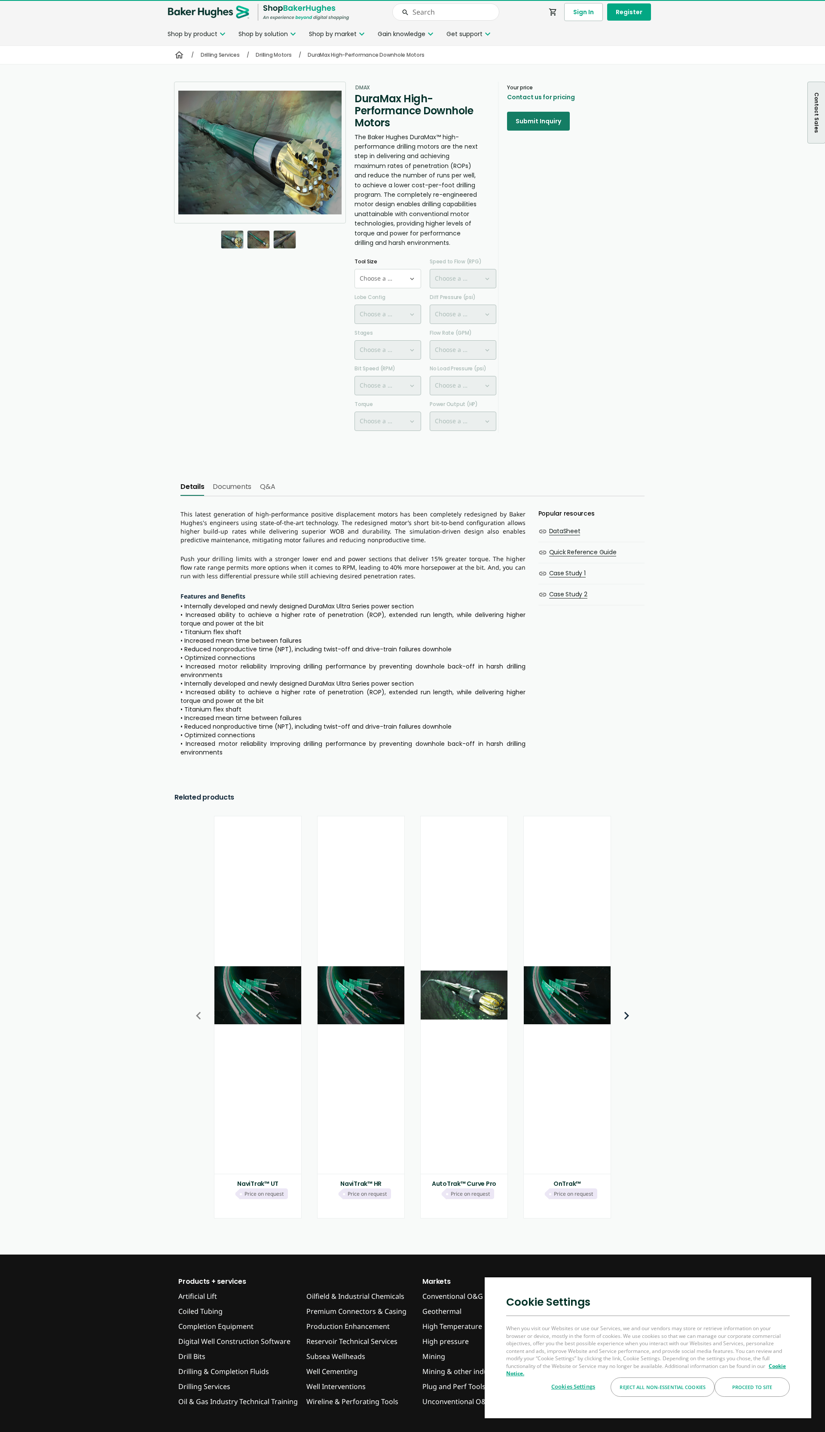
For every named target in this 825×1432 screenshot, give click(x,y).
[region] (648, 1347)
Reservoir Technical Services (351, 1341)
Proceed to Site (752, 1387)
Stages (363, 332)
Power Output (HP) (454, 404)
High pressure (445, 1341)
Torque (363, 404)
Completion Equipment (216, 1326)
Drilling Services (220, 54)
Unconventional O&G (457, 1401)
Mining (433, 1356)
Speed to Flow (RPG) (455, 261)
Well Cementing (332, 1371)
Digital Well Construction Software (234, 1341)
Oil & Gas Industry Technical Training (238, 1401)
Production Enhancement (348, 1326)
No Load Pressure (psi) (458, 368)
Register (629, 12)
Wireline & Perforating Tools (352, 1401)
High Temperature (452, 1326)
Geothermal (441, 1311)
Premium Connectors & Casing (356, 1311)
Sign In (583, 12)
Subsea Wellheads (335, 1356)
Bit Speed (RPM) (374, 368)
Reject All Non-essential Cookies (663, 1387)
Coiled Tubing (200, 1311)
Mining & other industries (464, 1371)
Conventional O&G (452, 1296)
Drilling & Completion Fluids (223, 1371)
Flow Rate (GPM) (450, 332)
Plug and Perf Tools (454, 1386)
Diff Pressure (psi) (452, 297)
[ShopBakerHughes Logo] (306, 12)
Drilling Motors (273, 54)
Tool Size (365, 261)
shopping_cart (553, 12)
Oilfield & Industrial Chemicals (355, 1296)
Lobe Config (369, 297)
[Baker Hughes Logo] (208, 12)
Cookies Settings (573, 1386)
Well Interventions (336, 1386)
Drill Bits (191, 1356)
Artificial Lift (197, 1296)
